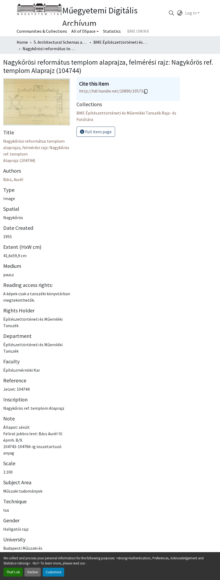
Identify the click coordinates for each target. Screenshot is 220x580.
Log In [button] (191, 13)
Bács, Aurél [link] (13, 179)
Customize (53, 572)
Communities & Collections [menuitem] (42, 31)
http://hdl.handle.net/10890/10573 (111, 91)
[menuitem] (85, 31)
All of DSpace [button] (83, 31)
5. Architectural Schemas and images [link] (60, 42)
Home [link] (22, 42)
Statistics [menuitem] (112, 31)
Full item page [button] (98, 131)
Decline (32, 572)
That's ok (13, 572)
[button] (171, 13)
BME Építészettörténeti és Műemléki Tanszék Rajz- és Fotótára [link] (120, 42)
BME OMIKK (138, 31)
